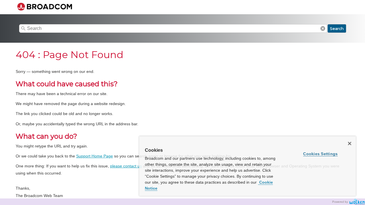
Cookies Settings (320, 153)
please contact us (126, 166)
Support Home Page (94, 156)
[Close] (349, 143)
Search (337, 28)
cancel (323, 28)
